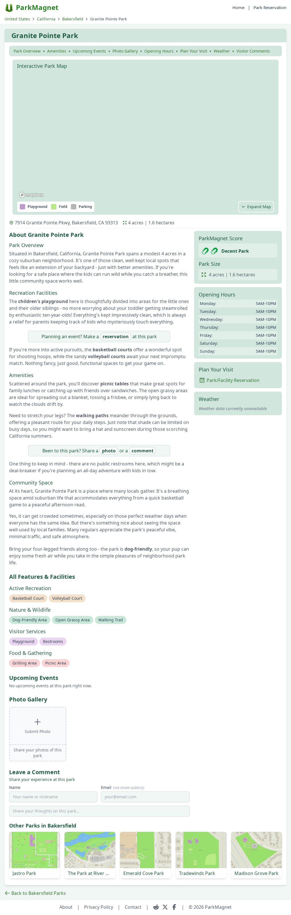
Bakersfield (72, 19)
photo (109, 451)
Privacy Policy (98, 907)
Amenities (56, 51)
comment (142, 451)
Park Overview (27, 51)
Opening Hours (159, 51)
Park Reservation (269, 7)
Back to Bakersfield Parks (38, 893)
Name (14, 787)
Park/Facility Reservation (233, 380)
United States (17, 19)
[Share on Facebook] (174, 907)
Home (238, 7)
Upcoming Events (89, 51)
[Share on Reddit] (156, 907)
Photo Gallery (125, 51)
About (65, 907)
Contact (133, 907)
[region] (145, 136)
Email (122, 787)
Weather (222, 51)
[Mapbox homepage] (31, 195)
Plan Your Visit (193, 51)
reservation (116, 336)
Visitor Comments (253, 51)
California (46, 19)
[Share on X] (165, 907)
